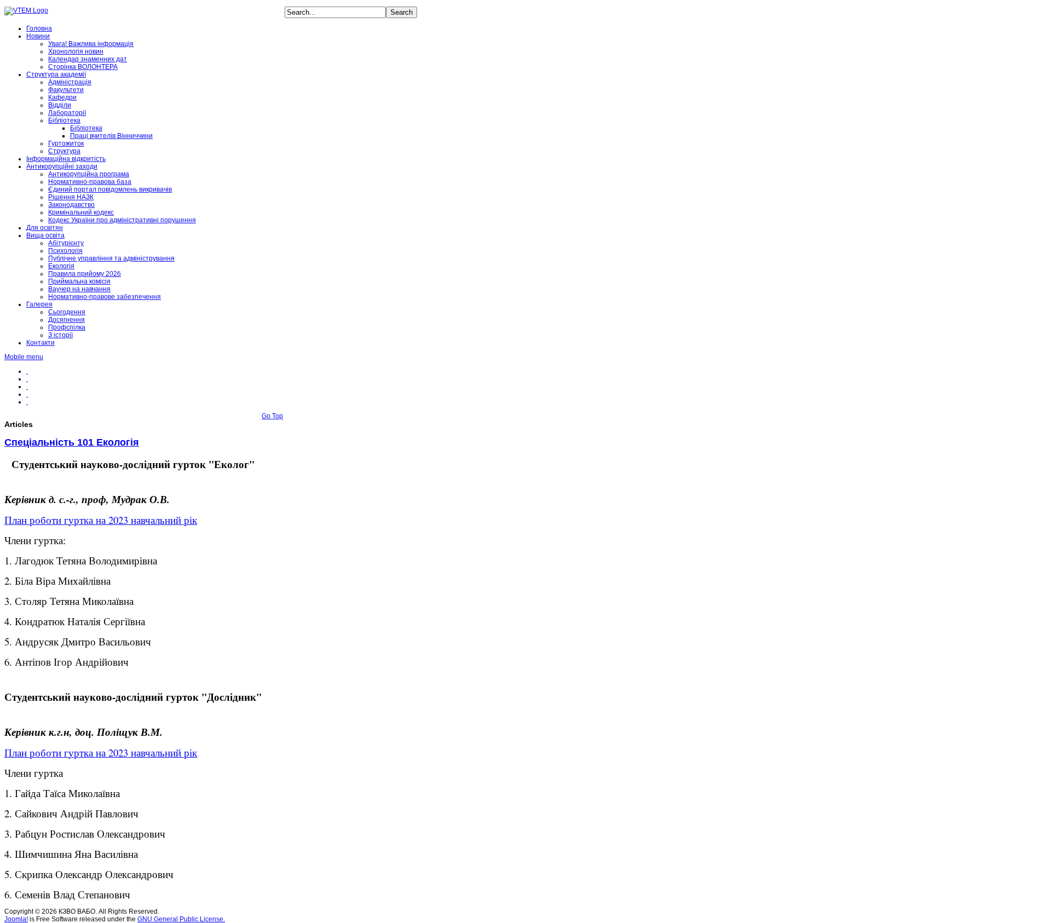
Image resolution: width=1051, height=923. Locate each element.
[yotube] (27, 379)
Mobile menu (23, 357)
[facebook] (27, 371)
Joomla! (16, 919)
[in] (27, 394)
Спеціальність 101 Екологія (71, 442)
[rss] (27, 386)
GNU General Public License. (181, 919)
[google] (27, 402)
